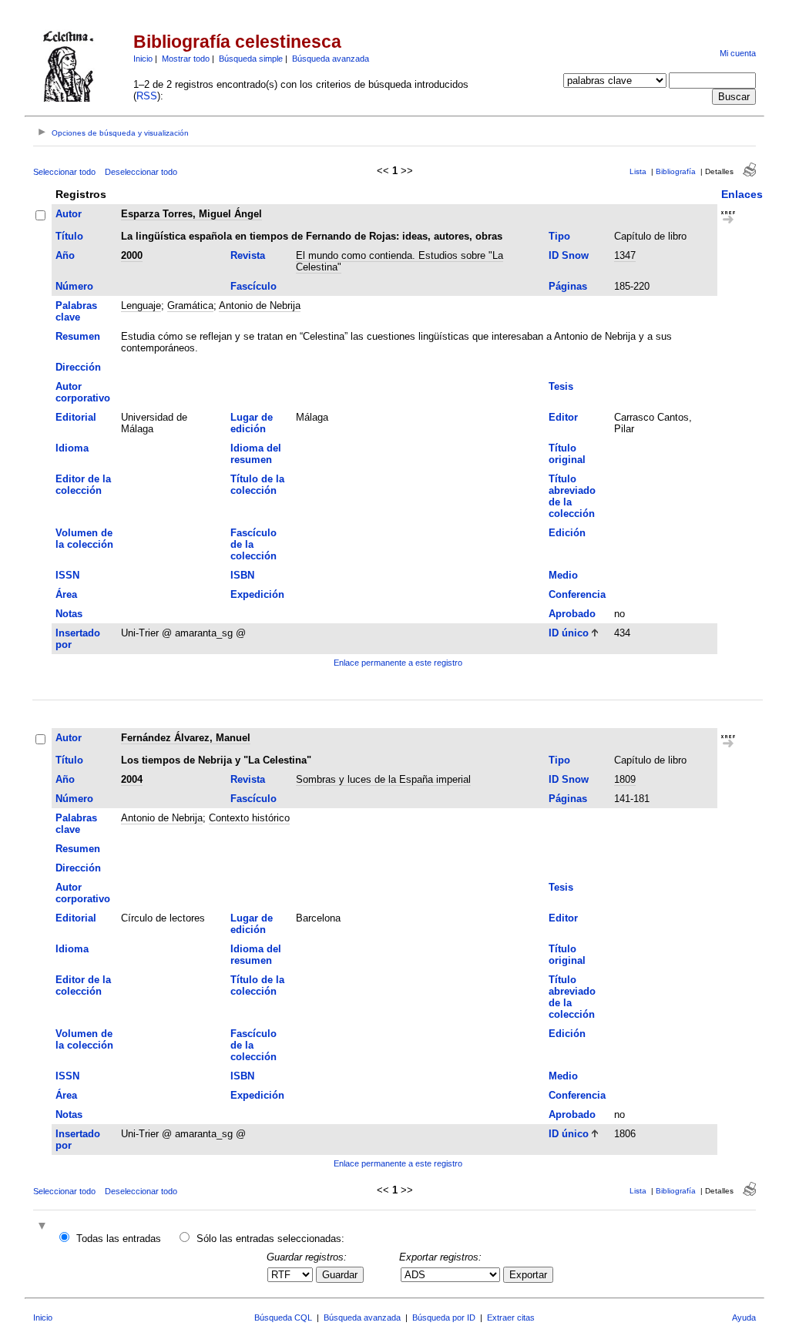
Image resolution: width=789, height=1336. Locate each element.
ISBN (242, 575)
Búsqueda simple (251, 58)
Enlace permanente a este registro (398, 662)
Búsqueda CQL (283, 1317)
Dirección (78, 367)
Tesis (561, 386)
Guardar (340, 1275)
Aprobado (572, 613)
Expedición (257, 594)
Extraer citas (511, 1317)
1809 (625, 779)
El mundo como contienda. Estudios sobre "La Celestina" (399, 261)
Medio (563, 575)
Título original (567, 453)
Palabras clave (76, 311)
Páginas (568, 286)
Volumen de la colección (84, 538)
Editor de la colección (83, 484)
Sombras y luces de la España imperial (383, 779)
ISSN (67, 575)
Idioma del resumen (255, 453)
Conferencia (577, 594)
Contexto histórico (249, 818)
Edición (567, 533)
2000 (132, 255)
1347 (625, 255)
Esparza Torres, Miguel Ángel (191, 214)
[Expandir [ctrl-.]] (44, 1227)
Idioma (72, 448)
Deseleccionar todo (141, 171)
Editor (563, 417)
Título (69, 236)
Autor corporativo (82, 392)
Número (74, 286)
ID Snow (569, 255)
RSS (146, 96)
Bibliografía (676, 171)
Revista (247, 255)
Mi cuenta (738, 53)
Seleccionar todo (64, 171)
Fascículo (253, 286)
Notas (68, 613)
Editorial (75, 417)
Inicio (143, 58)
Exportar (528, 1275)
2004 (132, 779)
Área (66, 594)
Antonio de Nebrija (259, 305)
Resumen (77, 336)
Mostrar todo (186, 58)
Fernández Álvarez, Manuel (185, 738)
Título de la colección (257, 484)
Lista (638, 171)
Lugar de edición (251, 423)
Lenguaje (141, 305)
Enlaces (742, 194)
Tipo (559, 236)
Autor (68, 214)
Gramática (190, 305)
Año (65, 255)
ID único (569, 633)
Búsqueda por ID (443, 1317)
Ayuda (744, 1317)
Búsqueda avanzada (330, 58)
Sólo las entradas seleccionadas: (270, 1238)
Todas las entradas (118, 1238)
